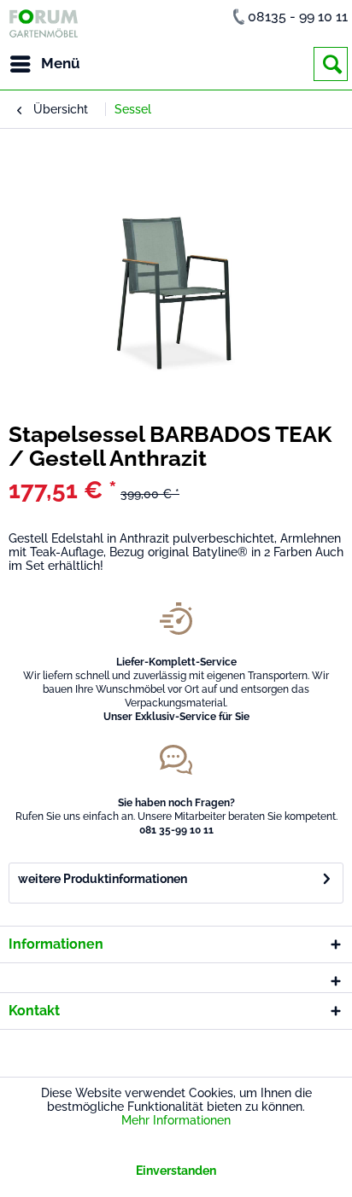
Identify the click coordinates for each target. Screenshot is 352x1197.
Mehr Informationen (176, 1120)
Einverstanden (176, 1170)
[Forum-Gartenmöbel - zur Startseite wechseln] (44, 23)
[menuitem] (44, 64)
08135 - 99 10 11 (298, 17)
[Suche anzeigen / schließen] (331, 64)
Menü (60, 63)
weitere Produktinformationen (102, 879)
